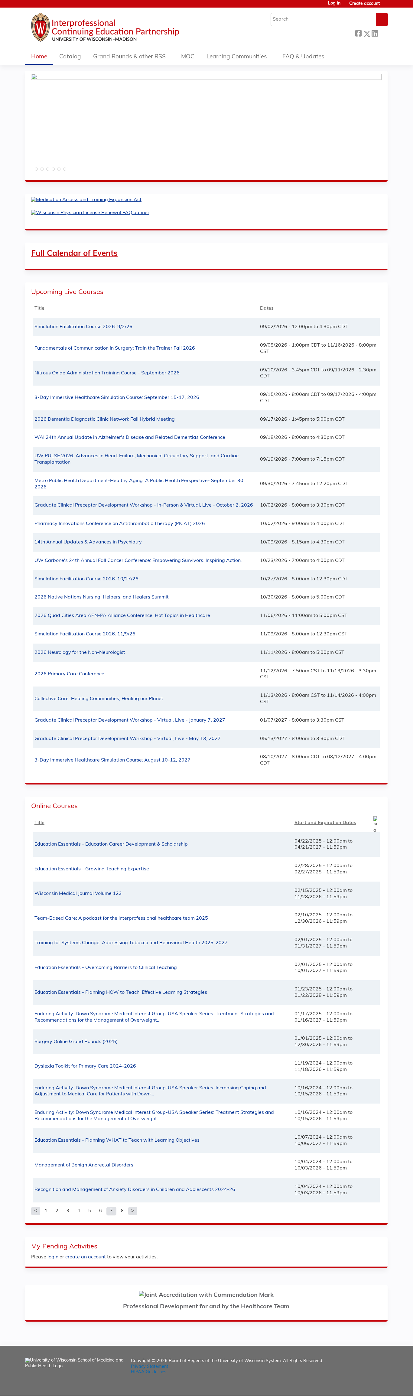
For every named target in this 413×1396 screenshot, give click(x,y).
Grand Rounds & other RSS (129, 57)
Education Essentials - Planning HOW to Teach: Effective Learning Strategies (120, 992)
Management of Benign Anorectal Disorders (83, 1165)
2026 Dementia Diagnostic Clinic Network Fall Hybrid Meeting (104, 419)
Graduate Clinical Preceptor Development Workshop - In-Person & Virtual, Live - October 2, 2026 (143, 505)
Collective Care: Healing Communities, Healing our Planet (98, 698)
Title (39, 308)
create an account (85, 1257)
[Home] (123, 29)
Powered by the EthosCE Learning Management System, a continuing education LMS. (366, 1385)
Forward (383, 32)
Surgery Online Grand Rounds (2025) (76, 1041)
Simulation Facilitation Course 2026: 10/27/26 (86, 579)
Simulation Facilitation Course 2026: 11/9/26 (84, 634)
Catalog (70, 57)
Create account (364, 4)
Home (39, 57)
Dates (267, 308)
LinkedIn (375, 33)
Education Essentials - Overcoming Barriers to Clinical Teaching (105, 967)
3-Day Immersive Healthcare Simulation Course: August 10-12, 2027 (112, 760)
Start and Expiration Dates (325, 822)
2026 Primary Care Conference (69, 674)
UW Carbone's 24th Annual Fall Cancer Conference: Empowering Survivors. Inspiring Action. (138, 560)
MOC (187, 57)
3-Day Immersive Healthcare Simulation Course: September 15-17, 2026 (116, 397)
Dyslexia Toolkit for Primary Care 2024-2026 (85, 1066)
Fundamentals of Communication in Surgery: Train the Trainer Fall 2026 (114, 348)
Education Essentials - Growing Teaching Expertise (91, 869)
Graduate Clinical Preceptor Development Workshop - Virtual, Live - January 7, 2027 (129, 720)
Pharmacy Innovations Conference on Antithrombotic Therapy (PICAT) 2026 (119, 523)
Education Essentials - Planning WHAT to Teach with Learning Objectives (117, 1140)
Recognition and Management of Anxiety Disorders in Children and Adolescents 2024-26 (134, 1189)
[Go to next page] (132, 1211)
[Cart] (386, 6)
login (52, 1257)
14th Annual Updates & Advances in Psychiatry (88, 542)
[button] (35, 170)
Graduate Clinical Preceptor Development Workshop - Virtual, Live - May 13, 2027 (127, 738)
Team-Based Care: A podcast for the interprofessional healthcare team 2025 (121, 918)
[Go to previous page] (35, 1211)
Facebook (358, 33)
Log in (334, 4)
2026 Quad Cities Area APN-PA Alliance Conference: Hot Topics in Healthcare (122, 615)
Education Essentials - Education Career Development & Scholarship (111, 844)
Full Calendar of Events (74, 254)
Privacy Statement (149, 1367)
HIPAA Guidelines (148, 1372)
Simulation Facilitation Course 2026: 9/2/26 (83, 327)
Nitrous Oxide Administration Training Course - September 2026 (107, 373)
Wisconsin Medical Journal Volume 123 (78, 893)
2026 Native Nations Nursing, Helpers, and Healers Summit (101, 597)
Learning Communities (237, 57)
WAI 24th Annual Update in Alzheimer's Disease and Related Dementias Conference (129, 437)
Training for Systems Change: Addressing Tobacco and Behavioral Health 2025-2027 (131, 943)
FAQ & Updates (303, 57)
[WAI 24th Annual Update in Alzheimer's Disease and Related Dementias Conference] (206, 78)
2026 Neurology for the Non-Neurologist (79, 652)
